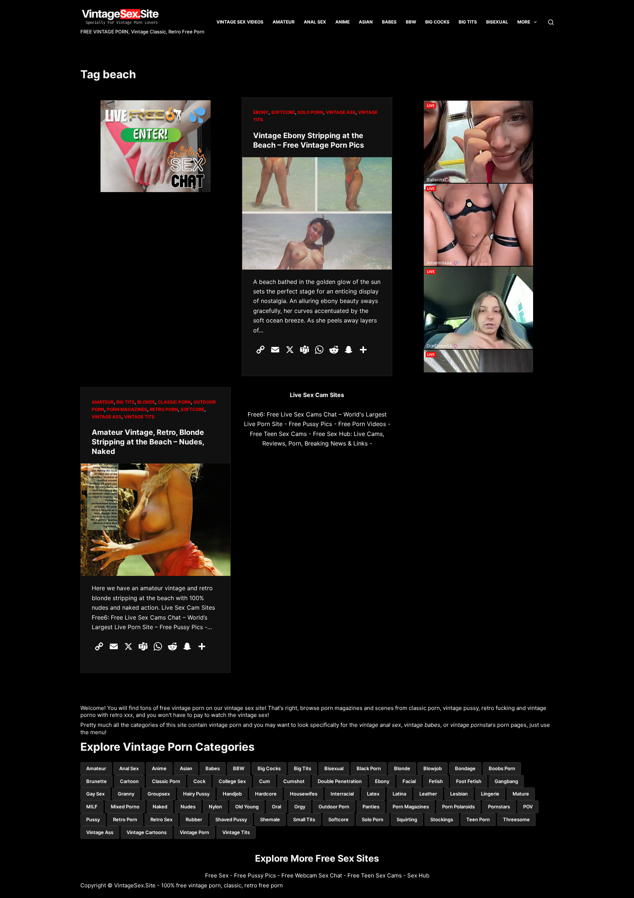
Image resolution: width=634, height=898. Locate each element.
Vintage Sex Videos (239, 22)
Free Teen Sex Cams (278, 433)
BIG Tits (468, 22)
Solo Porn (310, 112)
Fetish (436, 781)
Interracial (342, 794)
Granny (126, 794)
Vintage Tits (139, 416)
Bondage (465, 768)
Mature (521, 794)
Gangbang (506, 781)
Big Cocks (437, 22)
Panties (370, 806)
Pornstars (499, 806)
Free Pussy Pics (310, 424)
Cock (199, 781)
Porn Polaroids (458, 806)
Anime (342, 22)
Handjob (232, 794)
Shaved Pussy (231, 819)
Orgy (299, 806)
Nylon (215, 806)
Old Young (247, 806)
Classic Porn (174, 402)
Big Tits (302, 768)
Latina (399, 794)
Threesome (516, 819)
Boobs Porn (502, 768)
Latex (373, 794)
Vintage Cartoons (147, 832)
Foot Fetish (468, 781)
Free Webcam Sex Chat (311, 875)
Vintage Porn (194, 832)
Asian (366, 22)
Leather (428, 794)
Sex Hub (418, 875)
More (523, 22)
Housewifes (303, 794)
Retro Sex (161, 819)
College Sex (232, 781)
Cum (264, 781)
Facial (409, 781)
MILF (92, 806)
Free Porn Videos (362, 424)
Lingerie (490, 794)
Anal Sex (315, 22)
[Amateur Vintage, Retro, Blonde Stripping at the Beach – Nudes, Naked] (155, 520)
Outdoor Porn (333, 806)
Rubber (194, 819)
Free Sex (217, 875)
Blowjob (432, 768)
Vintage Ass (341, 112)
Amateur (284, 22)
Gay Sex (95, 794)
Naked (160, 806)
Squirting (407, 819)
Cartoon (129, 781)
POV (528, 806)
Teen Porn (478, 819)
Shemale (270, 819)
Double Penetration (340, 781)
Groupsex (158, 794)
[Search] (551, 22)
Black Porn (369, 768)
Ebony (261, 112)
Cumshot (294, 781)
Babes (389, 22)
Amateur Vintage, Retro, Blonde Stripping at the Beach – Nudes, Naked (148, 442)
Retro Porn (164, 409)
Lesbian (459, 794)
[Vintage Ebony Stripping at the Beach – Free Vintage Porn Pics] (317, 213)
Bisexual (497, 22)
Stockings (441, 819)
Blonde (146, 402)
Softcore (283, 112)
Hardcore (266, 794)
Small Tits (304, 819)
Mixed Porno (125, 806)
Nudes (188, 806)
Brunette (96, 781)
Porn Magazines (127, 409)
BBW (411, 22)
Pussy (93, 819)
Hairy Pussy (196, 794)
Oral (276, 806)
